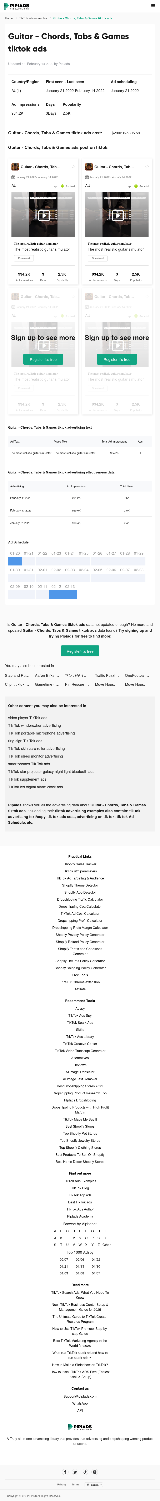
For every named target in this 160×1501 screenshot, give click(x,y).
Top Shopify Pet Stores (80, 1133)
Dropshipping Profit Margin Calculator (80, 927)
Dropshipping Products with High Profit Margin (80, 1110)
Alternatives (80, 1057)
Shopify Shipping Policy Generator (80, 967)
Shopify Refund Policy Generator (80, 941)
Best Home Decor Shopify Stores (80, 1161)
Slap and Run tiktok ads (20, 675)
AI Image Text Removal (80, 1079)
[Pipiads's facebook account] (65, 1472)
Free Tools (80, 974)
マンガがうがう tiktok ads (80, 675)
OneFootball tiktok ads (140, 675)
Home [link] (9, 18)
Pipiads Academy (80, 1216)
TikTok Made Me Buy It (80, 1119)
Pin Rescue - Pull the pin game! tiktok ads (80, 684)
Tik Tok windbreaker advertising (34, 725)
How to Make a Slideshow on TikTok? (80, 1364)
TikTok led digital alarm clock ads (35, 786)
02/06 (80, 1259)
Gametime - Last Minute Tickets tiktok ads (50, 684)
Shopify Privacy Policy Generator (80, 934)
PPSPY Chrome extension (80, 982)
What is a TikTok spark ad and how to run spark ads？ (80, 1355)
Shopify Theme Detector (80, 885)
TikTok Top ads (80, 1195)
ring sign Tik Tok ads (25, 740)
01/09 (64, 1273)
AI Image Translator (80, 1071)
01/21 (64, 1266)
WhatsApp (80, 1403)
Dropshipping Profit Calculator (80, 920)
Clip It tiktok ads (18, 684)
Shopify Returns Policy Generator (80, 960)
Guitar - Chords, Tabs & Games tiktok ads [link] (82, 18)
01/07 (96, 1273)
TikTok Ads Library (80, 1036)
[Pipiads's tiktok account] (85, 1472)
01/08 (80, 1273)
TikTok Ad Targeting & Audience (80, 878)
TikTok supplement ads (27, 779)
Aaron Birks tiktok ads (50, 675)
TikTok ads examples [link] (33, 18)
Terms (75, 1484)
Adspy (80, 1008)
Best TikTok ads (80, 1202)
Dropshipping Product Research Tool (80, 1093)
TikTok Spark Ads (80, 1022)
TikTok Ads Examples (80, 1180)
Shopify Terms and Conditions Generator (80, 951)
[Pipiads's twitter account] (75, 1472)
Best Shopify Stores (80, 1126)
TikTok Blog (80, 1188)
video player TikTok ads (27, 717)
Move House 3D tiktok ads (110, 684)
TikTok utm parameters (80, 871)
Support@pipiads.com (80, 1396)
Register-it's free (43, 359)
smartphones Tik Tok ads (29, 763)
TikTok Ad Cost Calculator (80, 913)
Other (105, 1244)
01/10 (96, 1266)
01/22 (96, 1259)
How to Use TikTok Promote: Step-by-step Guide (80, 1331)
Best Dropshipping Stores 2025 (80, 1086)
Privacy (61, 1484)
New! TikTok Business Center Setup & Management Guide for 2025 (80, 1307)
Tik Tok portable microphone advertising (41, 733)
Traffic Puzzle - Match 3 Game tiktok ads (110, 675)
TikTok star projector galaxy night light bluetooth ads (51, 771)
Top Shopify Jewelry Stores (80, 1140)
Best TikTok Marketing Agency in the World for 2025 (80, 1343)
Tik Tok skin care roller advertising (36, 748)
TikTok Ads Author (80, 1209)
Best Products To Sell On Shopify (80, 1154)
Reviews (80, 1064)
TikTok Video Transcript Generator (80, 1050)
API (80, 1410)
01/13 (80, 1266)
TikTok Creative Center (80, 1043)
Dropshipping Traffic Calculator (80, 899)
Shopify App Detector (80, 892)
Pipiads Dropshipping (80, 1100)
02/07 (64, 1259)
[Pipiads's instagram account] (94, 1472)
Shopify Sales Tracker (80, 864)
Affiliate (80, 989)
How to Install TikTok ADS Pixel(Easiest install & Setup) (80, 1374)
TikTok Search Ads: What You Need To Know (80, 1295)
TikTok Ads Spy (80, 1015)
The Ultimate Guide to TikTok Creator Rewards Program (80, 1319)
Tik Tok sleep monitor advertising (35, 756)
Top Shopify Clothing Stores (80, 1147)
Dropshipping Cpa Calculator (80, 906)
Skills (80, 1029)
